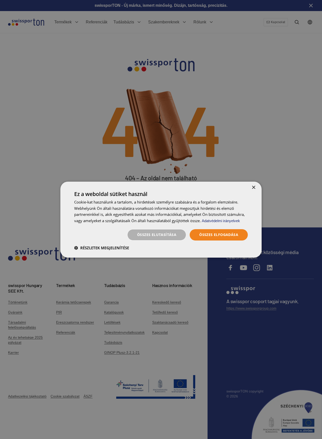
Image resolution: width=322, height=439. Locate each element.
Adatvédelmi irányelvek (221, 221)
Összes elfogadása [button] (218, 234)
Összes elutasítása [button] (156, 234)
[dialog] (161, 219)
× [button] (253, 187)
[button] (101, 248)
